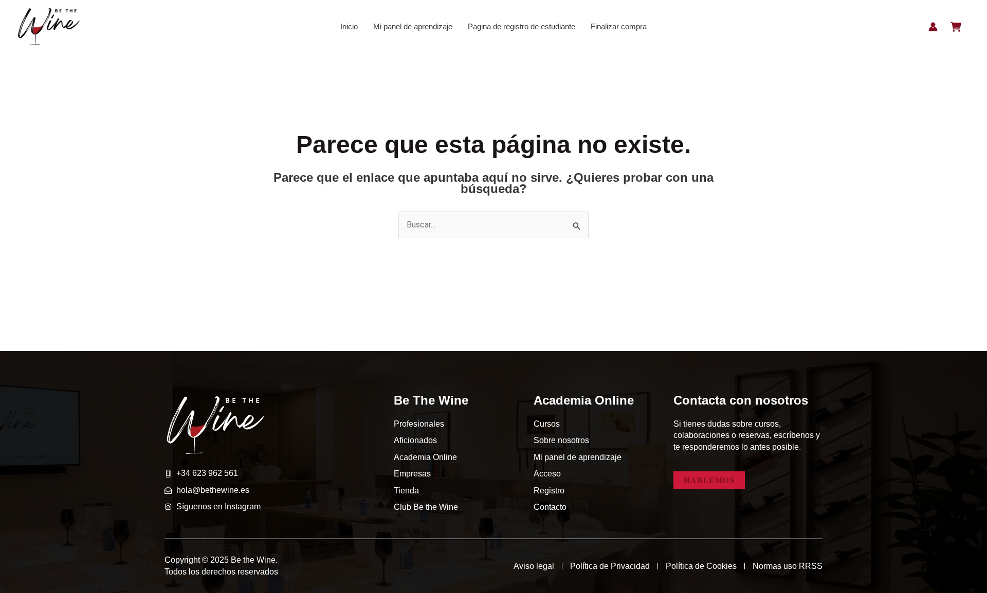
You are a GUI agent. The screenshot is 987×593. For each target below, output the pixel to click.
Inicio (349, 26)
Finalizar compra (619, 26)
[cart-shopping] (956, 27)
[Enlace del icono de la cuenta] (933, 26)
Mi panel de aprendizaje (412, 26)
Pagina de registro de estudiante (521, 26)
